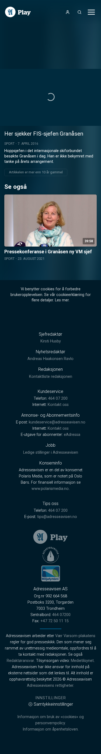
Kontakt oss (58, 404)
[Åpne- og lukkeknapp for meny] (91, 12)
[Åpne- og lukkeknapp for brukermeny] (67, 12)
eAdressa (72, 434)
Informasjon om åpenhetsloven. (51, 729)
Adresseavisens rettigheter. (50, 685)
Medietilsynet (82, 660)
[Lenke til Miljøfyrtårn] (51, 573)
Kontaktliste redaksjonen (50, 376)
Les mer (62, 300)
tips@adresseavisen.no (57, 516)
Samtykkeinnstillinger (53, 704)
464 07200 (61, 614)
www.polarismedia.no (50, 488)
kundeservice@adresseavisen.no (57, 422)
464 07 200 (58, 398)
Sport (9, 144)
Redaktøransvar (20, 660)
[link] (18, 12)
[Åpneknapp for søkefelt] (79, 12)
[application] (50, 97)
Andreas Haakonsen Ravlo (50, 358)
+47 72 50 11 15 (54, 621)
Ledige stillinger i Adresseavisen (50, 452)
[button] (51, 97)
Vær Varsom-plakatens (75, 636)
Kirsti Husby (50, 341)
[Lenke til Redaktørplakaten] (51, 555)
